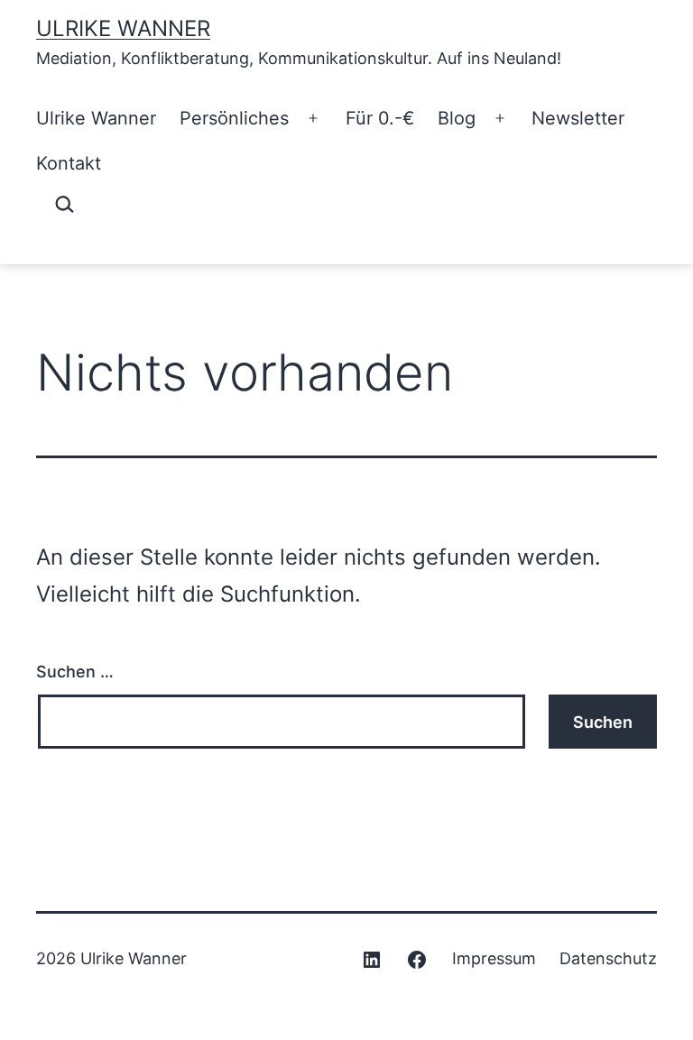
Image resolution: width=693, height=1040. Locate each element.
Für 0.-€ (380, 118)
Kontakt (68, 163)
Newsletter (577, 118)
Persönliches (234, 118)
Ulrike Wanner (123, 28)
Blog (457, 118)
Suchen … (75, 671)
